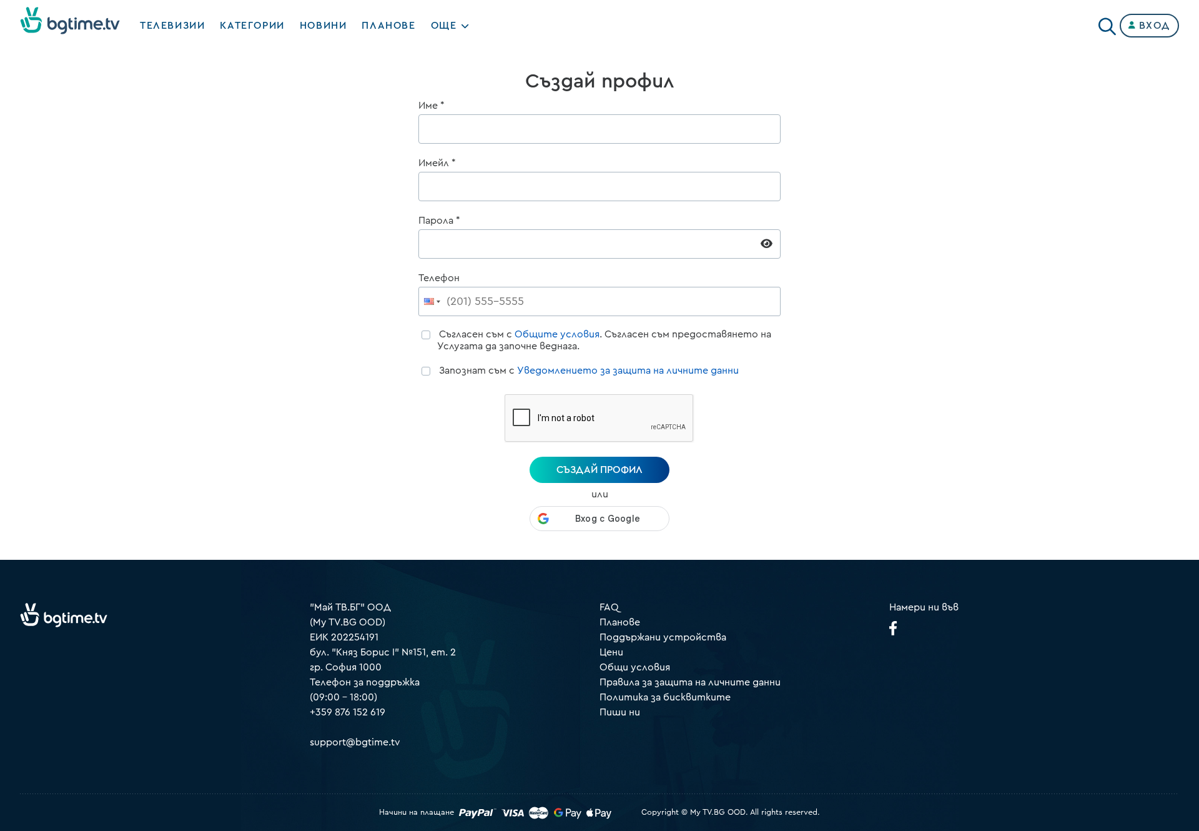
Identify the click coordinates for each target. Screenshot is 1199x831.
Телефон (439, 278)
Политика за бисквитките (665, 697)
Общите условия (557, 334)
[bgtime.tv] (63, 615)
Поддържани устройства (663, 637)
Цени (611, 652)
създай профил (599, 470)
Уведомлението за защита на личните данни (628, 371)
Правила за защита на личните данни (690, 682)
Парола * (439, 221)
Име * (431, 106)
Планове (620, 622)
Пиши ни (620, 712)
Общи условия (635, 667)
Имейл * (437, 163)
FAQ (609, 607)
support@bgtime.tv (355, 742)
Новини (323, 26)
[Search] (1107, 23)
